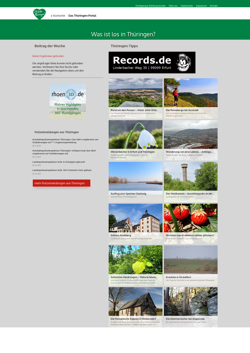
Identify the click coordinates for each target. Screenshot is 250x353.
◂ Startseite (58, 15)
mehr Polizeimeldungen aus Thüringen (59, 183)
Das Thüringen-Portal (82, 15)
